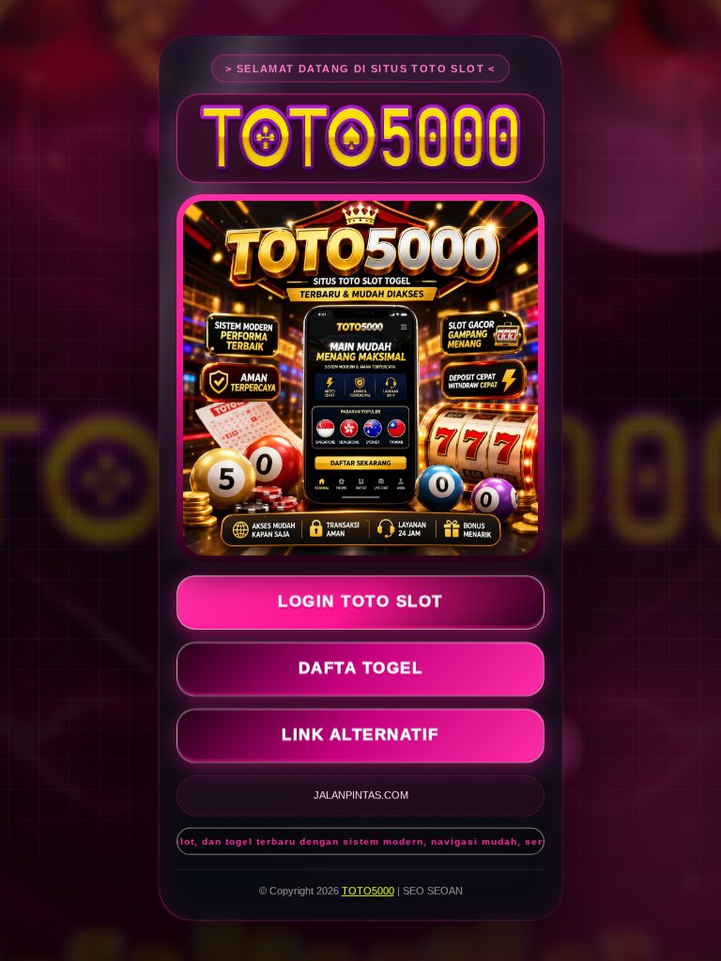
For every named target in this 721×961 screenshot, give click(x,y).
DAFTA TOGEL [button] (361, 671)
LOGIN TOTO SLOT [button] (360, 605)
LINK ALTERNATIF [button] (360, 738)
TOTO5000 (368, 893)
